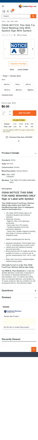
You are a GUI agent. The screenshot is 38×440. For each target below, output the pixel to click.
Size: (3, 79)
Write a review (22, 35)
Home (3, 21)
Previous (5, 49)
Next (33, 49)
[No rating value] (8, 35)
